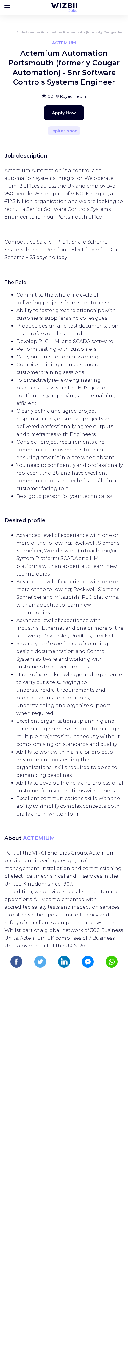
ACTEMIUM (39, 838)
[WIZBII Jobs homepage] (64, 7)
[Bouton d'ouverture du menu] (7, 7)
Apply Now (64, 113)
